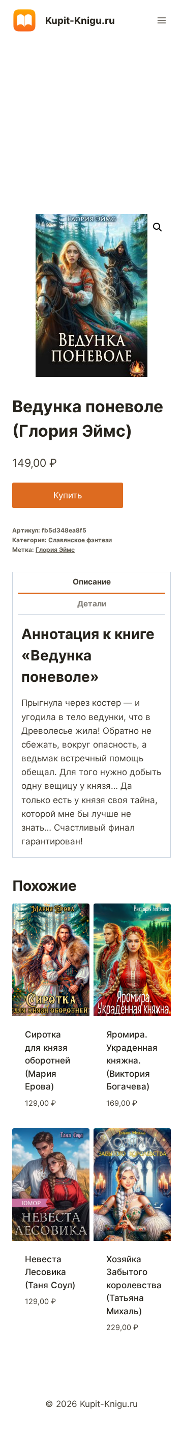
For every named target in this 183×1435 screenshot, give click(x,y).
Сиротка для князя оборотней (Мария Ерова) (47, 1060)
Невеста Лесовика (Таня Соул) (50, 1272)
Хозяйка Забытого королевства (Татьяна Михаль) (134, 1285)
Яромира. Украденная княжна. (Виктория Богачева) (132, 1060)
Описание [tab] (92, 582)
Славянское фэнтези (80, 540)
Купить (67, 495)
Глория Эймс (55, 549)
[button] (157, 227)
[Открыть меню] (161, 20)
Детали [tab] (91, 603)
